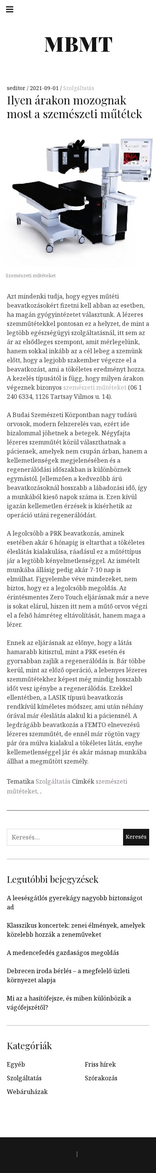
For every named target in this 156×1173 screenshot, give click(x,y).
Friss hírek (100, 1064)
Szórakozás (101, 1078)
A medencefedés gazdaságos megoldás (63, 953)
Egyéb (16, 1064)
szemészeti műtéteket (94, 387)
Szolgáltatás (78, 88)
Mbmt (78, 43)
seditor (17, 88)
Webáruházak (27, 1092)
